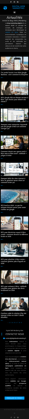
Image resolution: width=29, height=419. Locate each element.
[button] (14, 12)
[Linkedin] (18, 417)
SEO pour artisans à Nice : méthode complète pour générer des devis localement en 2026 (14, 288)
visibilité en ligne (11, 32)
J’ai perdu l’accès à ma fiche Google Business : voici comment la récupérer (14, 74)
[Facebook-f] (11, 417)
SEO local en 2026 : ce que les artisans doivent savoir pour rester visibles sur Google (13, 207)
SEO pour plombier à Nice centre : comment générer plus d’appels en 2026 (13, 261)
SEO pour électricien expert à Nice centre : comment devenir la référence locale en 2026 (14, 234)
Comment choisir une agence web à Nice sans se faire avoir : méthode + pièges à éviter (14, 153)
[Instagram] (14, 417)
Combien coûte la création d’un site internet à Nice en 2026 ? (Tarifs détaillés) (13, 315)
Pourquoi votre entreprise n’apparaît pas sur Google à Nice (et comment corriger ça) (14, 127)
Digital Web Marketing (18, 7)
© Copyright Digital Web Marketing (14, 409)
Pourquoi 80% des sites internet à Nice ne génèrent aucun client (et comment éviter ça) (13, 180)
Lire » (2, 77)
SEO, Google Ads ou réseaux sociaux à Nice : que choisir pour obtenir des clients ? (14, 100)
